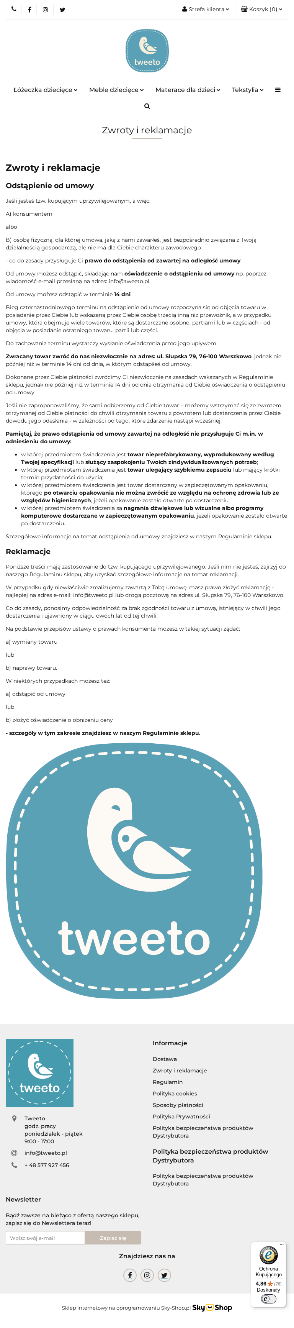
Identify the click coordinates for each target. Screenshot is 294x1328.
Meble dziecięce (114, 89)
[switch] (268, 1298)
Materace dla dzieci (186, 89)
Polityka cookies (175, 1093)
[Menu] (281, 1246)
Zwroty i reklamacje (180, 1070)
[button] (261, 9)
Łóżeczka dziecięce (43, 89)
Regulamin (168, 1082)
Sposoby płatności (178, 1105)
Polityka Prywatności (181, 1116)
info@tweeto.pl (45, 1152)
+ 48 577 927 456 (46, 1165)
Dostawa (165, 1059)
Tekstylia (246, 89)
